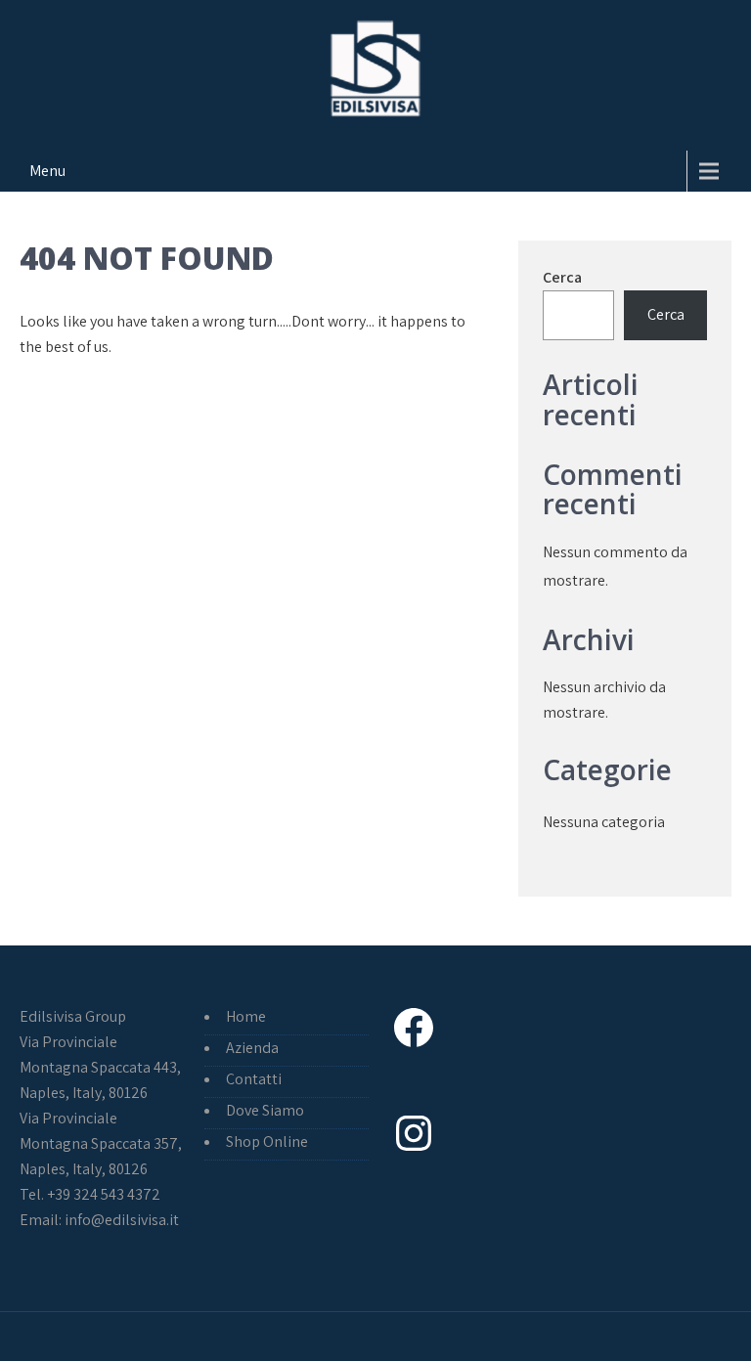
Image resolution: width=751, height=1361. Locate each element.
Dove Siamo (265, 1110)
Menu (47, 170)
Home (246, 1016)
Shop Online (267, 1141)
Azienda (252, 1047)
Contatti (254, 1079)
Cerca (562, 277)
